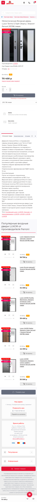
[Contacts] (29, 2)
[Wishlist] (9, 254)
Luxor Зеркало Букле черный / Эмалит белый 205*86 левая (27, 238)
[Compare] (13, 254)
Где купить (11, 121)
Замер (10, 112)
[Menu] (3, 2)
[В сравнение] (33, 499)
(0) (9, 69)
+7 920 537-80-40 (19, 411)
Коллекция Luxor (11, 212)
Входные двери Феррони (21, 17)
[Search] (3, 13)
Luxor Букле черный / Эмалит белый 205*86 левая (27, 269)
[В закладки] (27, 499)
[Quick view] (5, 254)
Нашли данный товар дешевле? (11, 81)
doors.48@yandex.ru (18, 438)
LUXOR (15, 63)
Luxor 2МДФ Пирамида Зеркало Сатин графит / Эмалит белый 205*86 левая (27, 362)
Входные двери (8, 17)
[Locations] (24, 2)
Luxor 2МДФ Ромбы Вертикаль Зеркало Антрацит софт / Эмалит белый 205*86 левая (27, 301)
